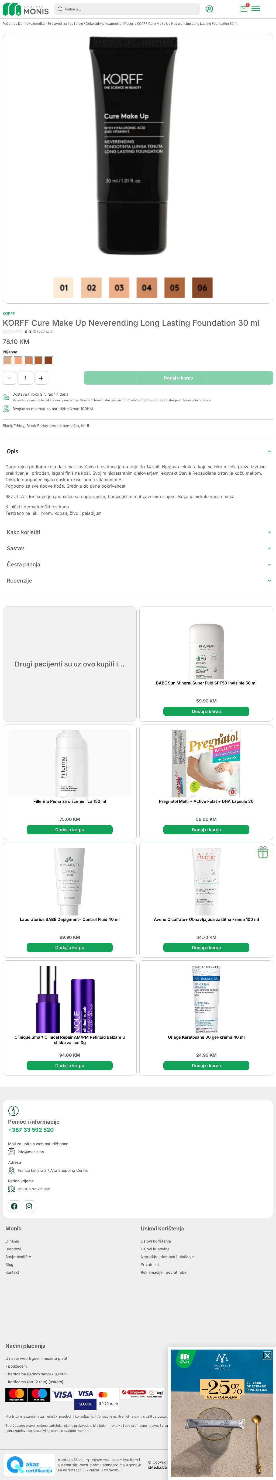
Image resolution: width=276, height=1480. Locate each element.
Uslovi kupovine (155, 1249)
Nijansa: (11, 352)
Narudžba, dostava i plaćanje (167, 1256)
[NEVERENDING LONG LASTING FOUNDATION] (138, 169)
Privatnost (150, 1264)
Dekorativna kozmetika (104, 24)
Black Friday (13, 425)
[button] (267, 1355)
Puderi (129, 24)
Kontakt (12, 1272)
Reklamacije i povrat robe (164, 1272)
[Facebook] (14, 1206)
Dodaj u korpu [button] (206, 711)
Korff (9, 313)
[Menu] (255, 8)
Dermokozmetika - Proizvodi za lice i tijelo (50, 24)
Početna (9, 24)
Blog (9, 1264)
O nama (12, 1241)
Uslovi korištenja (156, 1241)
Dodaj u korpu (178, 378)
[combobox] (127, 9)
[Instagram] (29, 1206)
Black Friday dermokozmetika (52, 425)
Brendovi (13, 1249)
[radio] (8, 361)
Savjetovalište (18, 1256)
